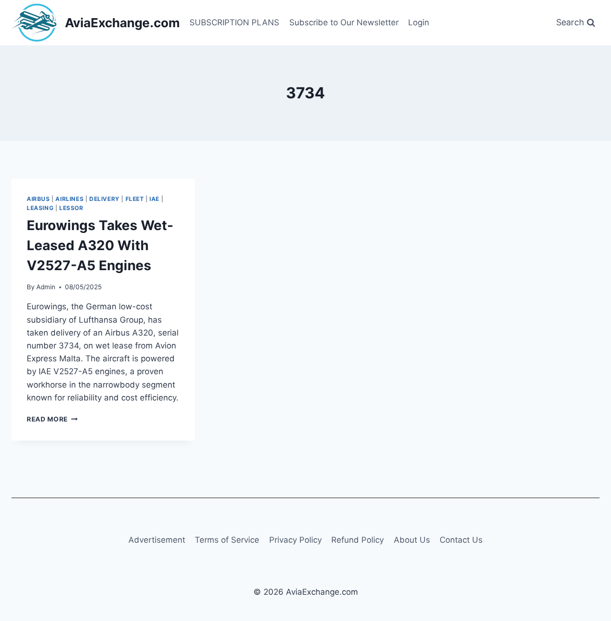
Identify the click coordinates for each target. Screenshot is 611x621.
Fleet (135, 198)
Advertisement (156, 540)
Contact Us (461, 540)
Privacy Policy (295, 540)
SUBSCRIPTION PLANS (234, 22)
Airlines (69, 198)
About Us (412, 540)
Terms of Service (227, 540)
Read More (52, 419)
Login (418, 22)
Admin (45, 287)
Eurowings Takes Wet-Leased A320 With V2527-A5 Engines (100, 245)
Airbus (38, 198)
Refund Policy (357, 540)
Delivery (104, 198)
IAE (154, 198)
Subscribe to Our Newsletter (344, 22)
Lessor (71, 207)
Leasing (40, 207)
